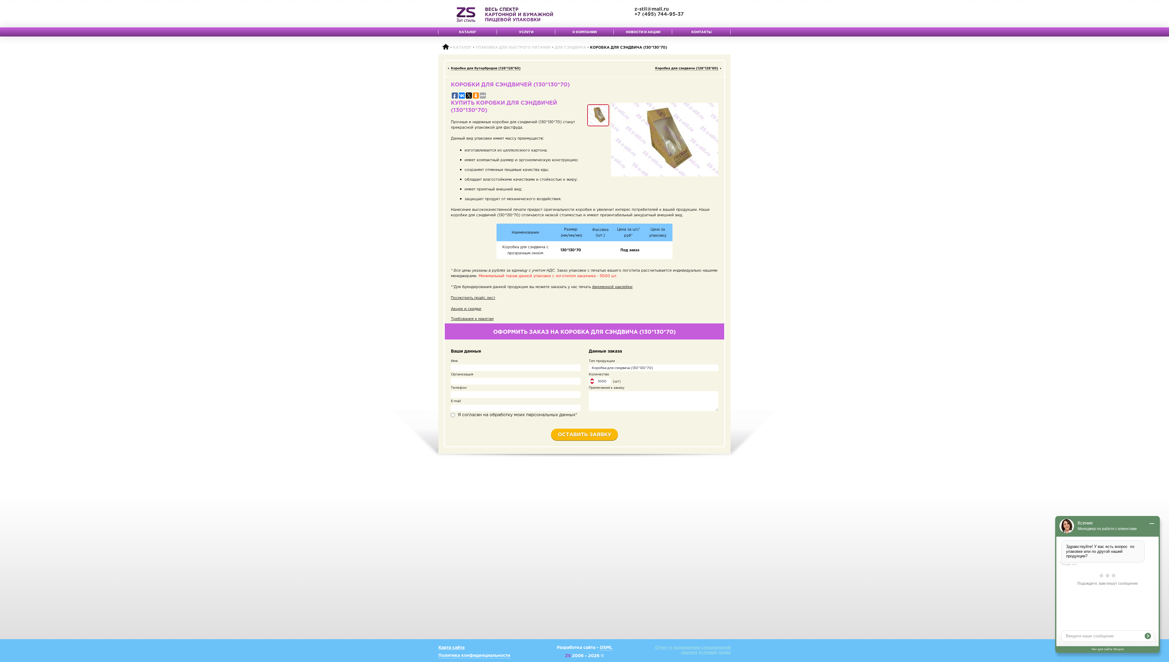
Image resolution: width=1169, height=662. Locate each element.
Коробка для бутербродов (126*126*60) (486, 68)
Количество (599, 374)
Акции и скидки (466, 309)
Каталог (467, 32)
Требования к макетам (472, 319)
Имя (454, 361)
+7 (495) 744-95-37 (659, 14)
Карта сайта (451, 648)
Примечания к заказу (607, 387)
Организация (462, 374)
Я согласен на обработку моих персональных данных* (517, 415)
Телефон (459, 387)
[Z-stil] (466, 14)
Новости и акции (643, 32)
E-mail (456, 401)
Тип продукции (602, 361)
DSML (606, 648)
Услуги (526, 32)
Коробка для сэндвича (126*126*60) (686, 68)
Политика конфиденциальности (474, 655)
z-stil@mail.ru (651, 9)
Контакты (701, 32)
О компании (584, 32)
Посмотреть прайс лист (473, 298)
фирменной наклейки (612, 287)
